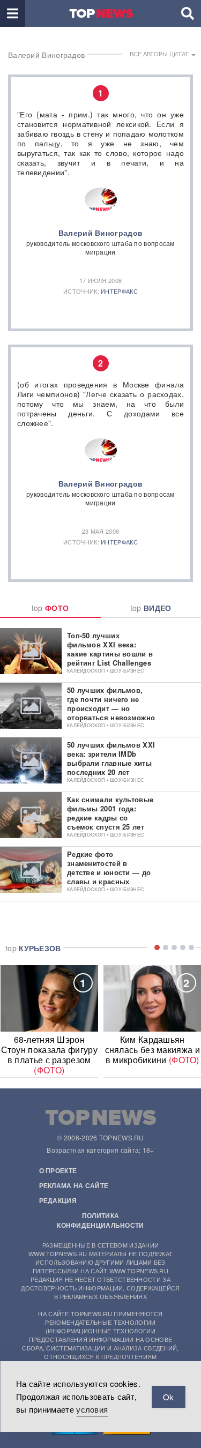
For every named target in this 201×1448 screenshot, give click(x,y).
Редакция (58, 1200)
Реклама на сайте (74, 1185)
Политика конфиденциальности (100, 1220)
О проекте (58, 1170)
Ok (168, 1396)
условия (92, 1409)
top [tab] (50, 607)
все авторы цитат (160, 53)
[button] (12, 13)
